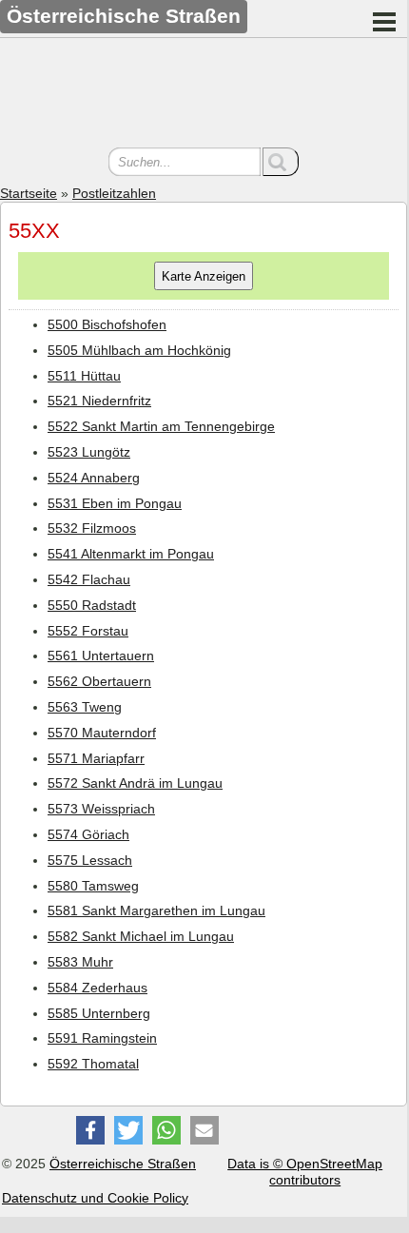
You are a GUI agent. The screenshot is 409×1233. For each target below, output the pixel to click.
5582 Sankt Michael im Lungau (141, 936)
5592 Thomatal (93, 1063)
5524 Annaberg (94, 477)
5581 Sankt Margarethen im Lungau (156, 910)
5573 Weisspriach (101, 808)
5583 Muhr (80, 961)
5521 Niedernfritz (99, 400)
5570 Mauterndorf (102, 732)
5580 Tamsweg (93, 885)
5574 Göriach (88, 834)
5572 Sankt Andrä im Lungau (135, 783)
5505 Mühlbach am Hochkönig (139, 350)
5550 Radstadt (92, 605)
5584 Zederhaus (97, 987)
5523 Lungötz (89, 452)
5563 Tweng (85, 706)
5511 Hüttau (84, 375)
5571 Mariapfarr (96, 758)
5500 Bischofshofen (107, 324)
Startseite (28, 193)
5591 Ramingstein (102, 1038)
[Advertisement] (203, 95)
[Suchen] (281, 161)
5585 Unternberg (99, 1013)
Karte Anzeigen (203, 276)
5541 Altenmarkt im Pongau (131, 553)
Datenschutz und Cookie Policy (95, 1197)
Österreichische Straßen (122, 1163)
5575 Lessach (90, 860)
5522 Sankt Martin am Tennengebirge (161, 426)
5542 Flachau (89, 579)
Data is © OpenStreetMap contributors (304, 1171)
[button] (90, 1130)
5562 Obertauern (99, 681)
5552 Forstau (88, 630)
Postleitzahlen (114, 193)
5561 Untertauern (101, 655)
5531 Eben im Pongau (115, 503)
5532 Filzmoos (92, 528)
